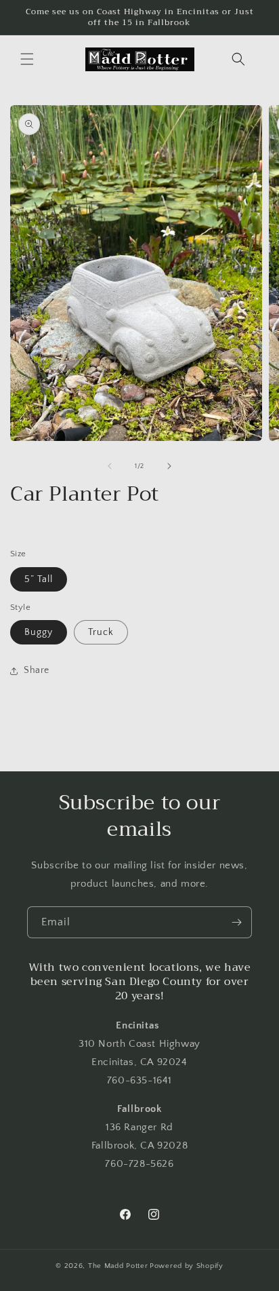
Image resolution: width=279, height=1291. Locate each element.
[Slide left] (110, 466)
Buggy (38, 632)
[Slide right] (169, 466)
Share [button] (36, 670)
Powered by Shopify (186, 1266)
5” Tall (38, 579)
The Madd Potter (118, 1266)
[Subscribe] (236, 922)
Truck (101, 632)
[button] (27, 59)
